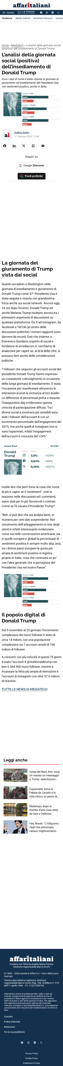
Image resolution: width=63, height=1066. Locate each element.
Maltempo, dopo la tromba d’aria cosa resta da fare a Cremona (43, 810)
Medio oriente (23, 18)
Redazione (9, 1027)
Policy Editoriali (12, 1021)
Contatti (8, 1016)
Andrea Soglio (21, 132)
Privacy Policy (31, 1053)
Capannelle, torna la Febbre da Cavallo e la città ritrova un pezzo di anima (43, 792)
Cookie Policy (31, 1058)
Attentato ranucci (42, 18)
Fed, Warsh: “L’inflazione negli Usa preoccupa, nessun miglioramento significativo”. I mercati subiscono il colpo (43, 827)
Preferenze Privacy (31, 1063)
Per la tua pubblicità (14, 1032)
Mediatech (17, 45)
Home (5, 45)
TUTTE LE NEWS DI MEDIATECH (24, 689)
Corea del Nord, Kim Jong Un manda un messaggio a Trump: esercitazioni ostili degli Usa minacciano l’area (44, 775)
